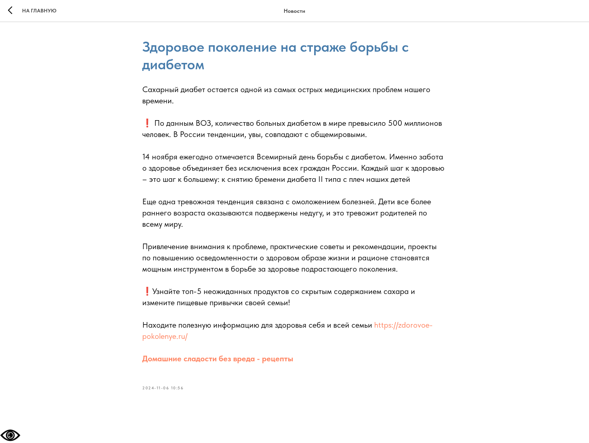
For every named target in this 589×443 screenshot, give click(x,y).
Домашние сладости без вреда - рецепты (217, 358)
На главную (39, 11)
